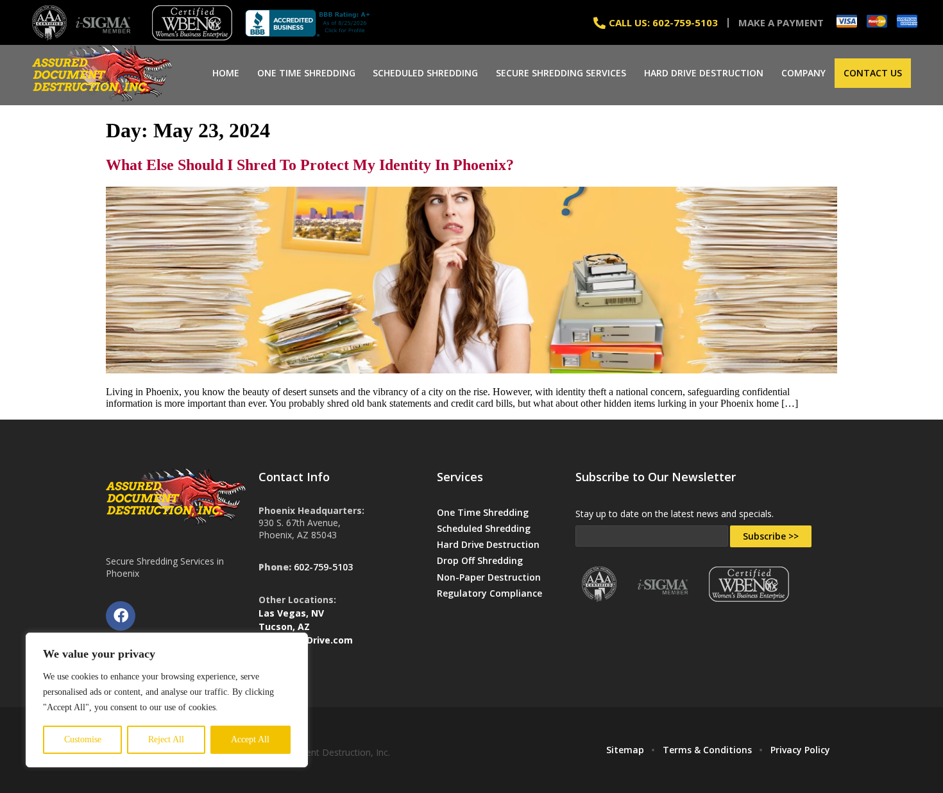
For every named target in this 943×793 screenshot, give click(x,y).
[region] (167, 700)
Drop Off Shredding (480, 560)
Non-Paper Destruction (489, 577)
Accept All (250, 739)
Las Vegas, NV (291, 613)
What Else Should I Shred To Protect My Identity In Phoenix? (310, 165)
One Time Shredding (306, 73)
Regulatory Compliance (489, 593)
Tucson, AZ (284, 626)
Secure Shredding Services (561, 73)
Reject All (166, 739)
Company (803, 73)
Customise (82, 739)
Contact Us (873, 73)
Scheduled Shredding (425, 73)
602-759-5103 (323, 567)
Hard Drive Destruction (703, 73)
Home (225, 73)
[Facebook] (120, 616)
